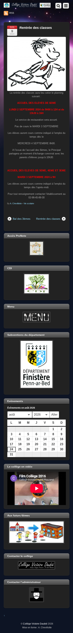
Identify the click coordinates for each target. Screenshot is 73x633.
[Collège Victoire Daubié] (27, 5)
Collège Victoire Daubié (35, 623)
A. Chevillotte (16, 203)
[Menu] (36, 317)
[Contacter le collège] (36, 565)
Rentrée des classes (35, 28)
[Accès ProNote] (36, 248)
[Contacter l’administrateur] (36, 594)
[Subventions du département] (36, 364)
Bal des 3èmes (21, 218)
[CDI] (36, 283)
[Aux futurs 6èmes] (36, 532)
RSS (11, 13)
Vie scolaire (29, 203)
